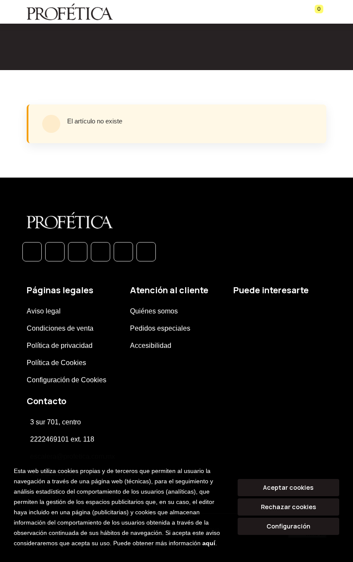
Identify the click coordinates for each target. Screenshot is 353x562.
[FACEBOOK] (55, 251)
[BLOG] (123, 251)
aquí (208, 543)
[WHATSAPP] (32, 251)
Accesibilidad (150, 345)
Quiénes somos (154, 311)
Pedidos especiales (160, 328)
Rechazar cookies (288, 507)
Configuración (288, 526)
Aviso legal (44, 311)
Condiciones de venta (60, 328)
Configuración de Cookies (66, 380)
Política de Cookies (56, 362)
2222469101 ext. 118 (62, 439)
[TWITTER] (77, 251)
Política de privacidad (60, 345)
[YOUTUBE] (146, 251)
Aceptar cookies (288, 487)
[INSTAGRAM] (100, 251)
